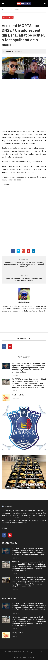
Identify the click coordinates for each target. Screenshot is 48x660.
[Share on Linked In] (33, 251)
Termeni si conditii (28, 657)
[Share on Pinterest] (28, 251)
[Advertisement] (24, 106)
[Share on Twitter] (18, 251)
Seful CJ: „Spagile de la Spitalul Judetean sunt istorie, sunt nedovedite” (24, 279)
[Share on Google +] (23, 251)
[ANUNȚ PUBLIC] (6, 397)
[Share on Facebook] (13, 251)
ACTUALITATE (6, 17)
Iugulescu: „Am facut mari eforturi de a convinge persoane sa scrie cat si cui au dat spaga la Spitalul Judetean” (24, 264)
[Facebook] (4, 346)
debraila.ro (9, 51)
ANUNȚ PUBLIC (18, 395)
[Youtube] (10, 346)
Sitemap (16, 657)
